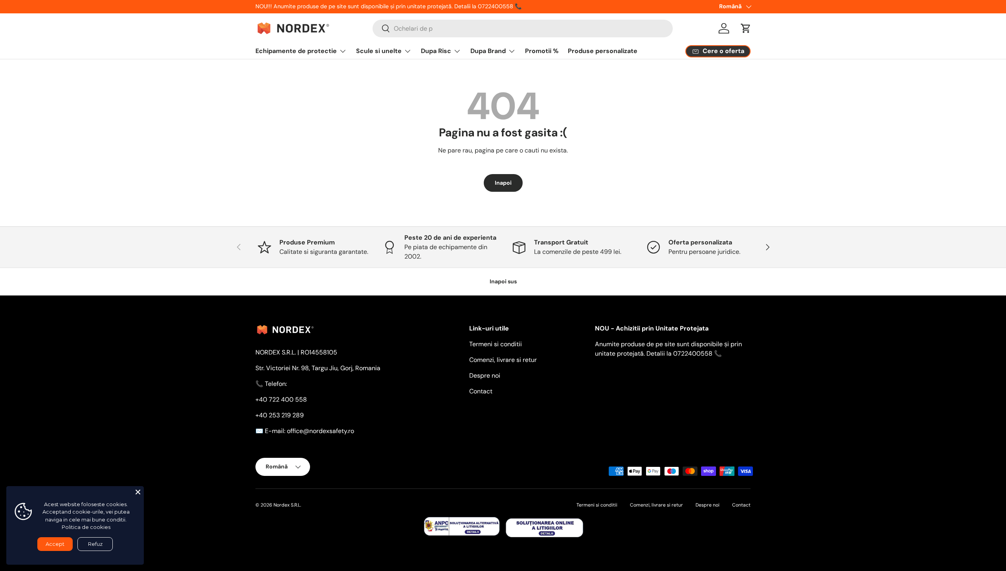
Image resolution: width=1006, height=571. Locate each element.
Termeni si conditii (495, 344)
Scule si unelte (379, 51)
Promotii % (541, 51)
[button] (745, 28)
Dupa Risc (436, 51)
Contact (480, 391)
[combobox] (523, 28)
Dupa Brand (488, 51)
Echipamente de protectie (296, 51)
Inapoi (503, 182)
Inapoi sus (503, 281)
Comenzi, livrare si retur (503, 360)
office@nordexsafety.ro (320, 431)
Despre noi (484, 375)
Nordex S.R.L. (287, 505)
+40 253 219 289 (279, 415)
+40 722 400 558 (281, 399)
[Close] (138, 492)
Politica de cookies (86, 527)
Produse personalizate (602, 51)
